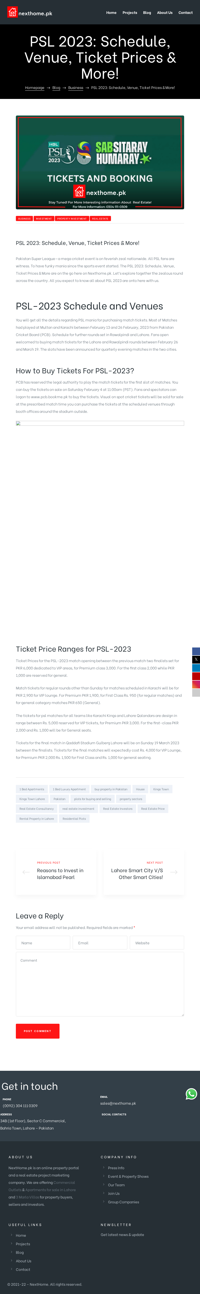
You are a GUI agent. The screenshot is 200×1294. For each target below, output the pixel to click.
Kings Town (161, 789)
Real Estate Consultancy (37, 808)
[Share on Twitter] (159, 828)
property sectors (131, 799)
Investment (44, 218)
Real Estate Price (153, 808)
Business (24, 218)
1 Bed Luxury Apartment (69, 789)
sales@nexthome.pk (118, 1103)
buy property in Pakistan (111, 789)
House (140, 789)
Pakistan (59, 799)
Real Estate (100, 218)
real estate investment (78, 808)
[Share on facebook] (152, 828)
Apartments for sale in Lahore (50, 1189)
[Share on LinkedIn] (167, 828)
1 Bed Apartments (32, 789)
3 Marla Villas (27, 1196)
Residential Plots (74, 818)
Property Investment (72, 218)
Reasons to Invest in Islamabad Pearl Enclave (56, 872)
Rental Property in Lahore (37, 818)
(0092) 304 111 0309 (20, 1105)
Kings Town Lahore (32, 799)
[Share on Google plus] (174, 828)
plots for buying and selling (92, 799)
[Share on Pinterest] (181, 828)
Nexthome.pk (99, 273)
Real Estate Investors (117, 808)
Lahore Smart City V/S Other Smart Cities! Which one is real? (144, 872)
